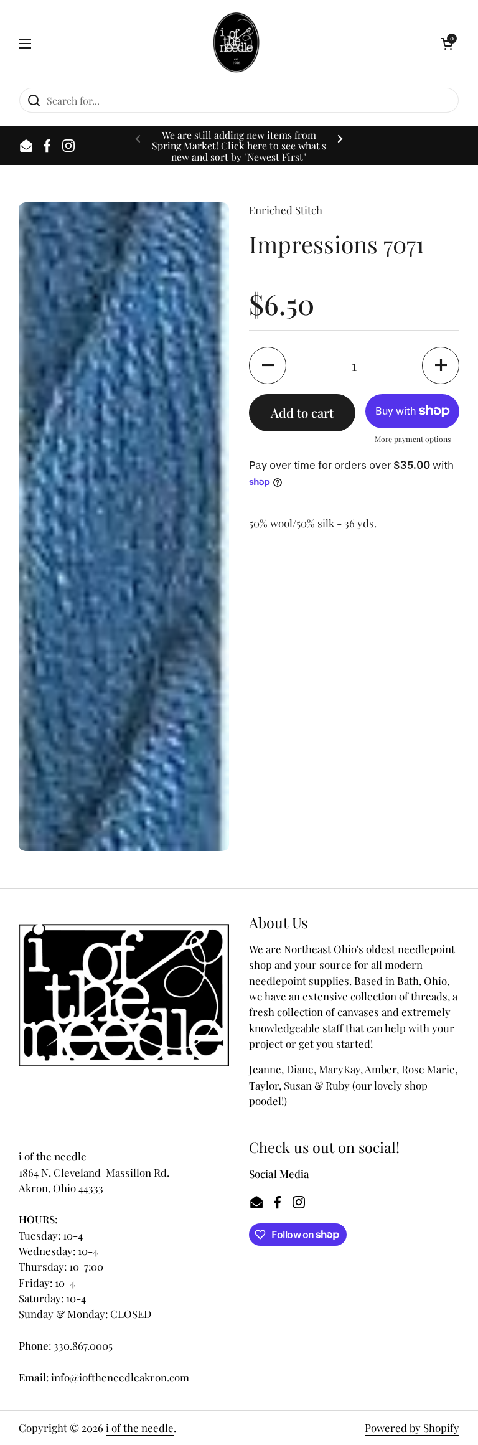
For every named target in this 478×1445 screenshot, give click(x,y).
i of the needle (140, 1427)
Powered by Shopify (412, 1427)
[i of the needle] (236, 43)
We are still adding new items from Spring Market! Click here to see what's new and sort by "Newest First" (239, 145)
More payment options (413, 439)
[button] (446, 43)
